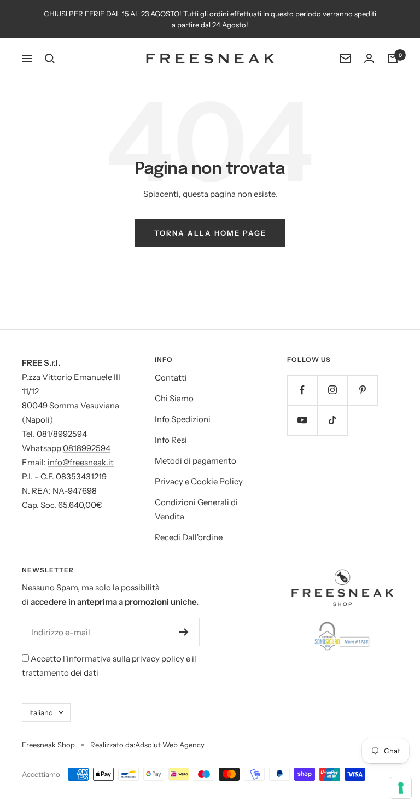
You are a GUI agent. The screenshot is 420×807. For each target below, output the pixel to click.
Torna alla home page (210, 233)
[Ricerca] (50, 58)
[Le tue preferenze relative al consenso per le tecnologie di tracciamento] (400, 787)
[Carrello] (392, 58)
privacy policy (158, 658)
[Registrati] (184, 632)
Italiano (41, 712)
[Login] (369, 58)
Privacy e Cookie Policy (199, 481)
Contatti (171, 377)
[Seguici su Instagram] (332, 390)
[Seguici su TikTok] (332, 420)
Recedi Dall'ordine (189, 537)
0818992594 (86, 448)
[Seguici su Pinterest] (362, 390)
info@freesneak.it (81, 462)
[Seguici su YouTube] (302, 420)
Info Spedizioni (183, 419)
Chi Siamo (174, 398)
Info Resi (171, 440)
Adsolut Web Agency (170, 744)
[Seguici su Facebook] (302, 390)
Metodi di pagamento (195, 460)
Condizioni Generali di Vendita (196, 509)
